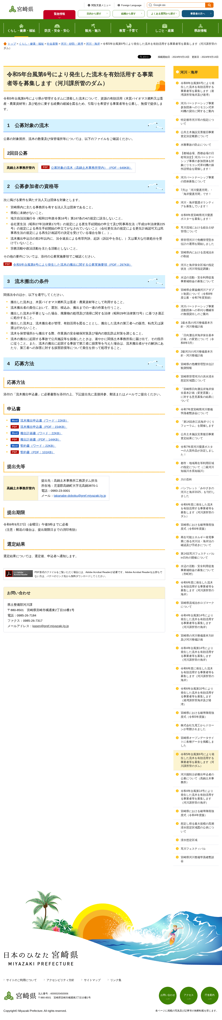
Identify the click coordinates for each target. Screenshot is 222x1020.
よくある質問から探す (163, 13)
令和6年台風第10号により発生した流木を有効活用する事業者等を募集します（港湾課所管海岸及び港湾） (197, 696)
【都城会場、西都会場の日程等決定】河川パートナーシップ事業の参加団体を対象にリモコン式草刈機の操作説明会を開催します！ (197, 161)
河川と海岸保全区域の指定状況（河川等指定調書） (197, 266)
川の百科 (186, 479)
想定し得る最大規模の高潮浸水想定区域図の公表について (197, 827)
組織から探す (128, 13)
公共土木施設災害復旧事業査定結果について (197, 436)
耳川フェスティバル (193, 848)
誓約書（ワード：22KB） (38, 446)
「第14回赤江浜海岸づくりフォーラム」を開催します (197, 423)
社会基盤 (52, 43)
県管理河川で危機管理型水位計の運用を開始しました (197, 241)
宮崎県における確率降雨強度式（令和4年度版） (197, 813)
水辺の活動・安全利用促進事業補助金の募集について (197, 279)
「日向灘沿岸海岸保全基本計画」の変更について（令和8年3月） (197, 339)
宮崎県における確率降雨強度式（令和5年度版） (197, 714)
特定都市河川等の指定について (197, 121)
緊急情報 (59, 13)
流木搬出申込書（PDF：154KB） (43, 427)
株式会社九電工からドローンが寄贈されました (197, 727)
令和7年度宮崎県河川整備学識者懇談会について (197, 411)
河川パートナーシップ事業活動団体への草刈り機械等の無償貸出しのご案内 (197, 310)
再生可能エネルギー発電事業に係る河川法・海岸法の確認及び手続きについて (197, 541)
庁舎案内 (210, 995)
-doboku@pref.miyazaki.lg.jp (86, 495)
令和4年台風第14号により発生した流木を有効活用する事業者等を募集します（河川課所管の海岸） (197, 621)
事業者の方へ (197, 13)
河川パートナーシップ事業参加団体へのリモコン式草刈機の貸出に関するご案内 (197, 107)
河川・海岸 (93, 43)
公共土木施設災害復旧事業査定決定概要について (197, 134)
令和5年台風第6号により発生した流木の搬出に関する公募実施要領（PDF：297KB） (72, 264)
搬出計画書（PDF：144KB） (40, 439)
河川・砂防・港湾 (72, 43)
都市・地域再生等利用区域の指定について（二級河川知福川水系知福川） (197, 467)
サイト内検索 (149, 5)
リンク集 (115, 980)
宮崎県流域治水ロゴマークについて (197, 604)
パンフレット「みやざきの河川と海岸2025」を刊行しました (198, 492)
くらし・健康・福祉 (31, 43)
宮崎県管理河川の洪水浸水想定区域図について (197, 378)
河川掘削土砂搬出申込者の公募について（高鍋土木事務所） (197, 778)
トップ (12, 43)
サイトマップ (92, 980)
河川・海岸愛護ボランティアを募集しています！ (197, 204)
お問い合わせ (167, 995)
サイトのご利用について (21, 980)
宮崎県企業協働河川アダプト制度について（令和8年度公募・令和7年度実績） (197, 293)
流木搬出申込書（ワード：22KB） (44, 420)
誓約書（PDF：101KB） (37, 452)
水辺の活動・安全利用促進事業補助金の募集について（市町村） (197, 570)
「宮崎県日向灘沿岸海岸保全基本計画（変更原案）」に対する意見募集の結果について (197, 395)
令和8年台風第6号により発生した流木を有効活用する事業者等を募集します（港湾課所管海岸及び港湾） (197, 89)
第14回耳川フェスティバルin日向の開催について (197, 555)
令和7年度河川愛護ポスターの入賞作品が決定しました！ (197, 450)
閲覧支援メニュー (101, 5)
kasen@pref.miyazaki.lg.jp (50, 626)
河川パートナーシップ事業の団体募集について (197, 179)
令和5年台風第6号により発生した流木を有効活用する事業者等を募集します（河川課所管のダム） (197, 760)
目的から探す (94, 13)
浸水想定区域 (189, 840)
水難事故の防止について (196, 144)
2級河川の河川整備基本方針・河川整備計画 (197, 353)
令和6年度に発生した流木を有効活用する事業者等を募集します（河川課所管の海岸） (197, 588)
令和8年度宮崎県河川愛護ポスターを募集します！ (197, 217)
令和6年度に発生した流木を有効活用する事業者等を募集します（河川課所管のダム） (197, 510)
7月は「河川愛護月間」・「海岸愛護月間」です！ (197, 191)
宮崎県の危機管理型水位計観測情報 (197, 366)
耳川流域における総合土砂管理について (197, 229)
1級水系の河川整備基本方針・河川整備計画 (197, 324)
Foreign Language (131, 5)
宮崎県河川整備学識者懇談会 (197, 859)
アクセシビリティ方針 (60, 980)
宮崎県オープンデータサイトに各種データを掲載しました (197, 741)
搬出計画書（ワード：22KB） (41, 433)
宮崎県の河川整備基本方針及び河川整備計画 (197, 637)
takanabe (60, 495)
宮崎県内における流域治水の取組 (197, 254)
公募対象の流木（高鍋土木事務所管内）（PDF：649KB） (91, 167)
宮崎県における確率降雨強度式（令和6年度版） (197, 526)
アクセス (189, 995)
